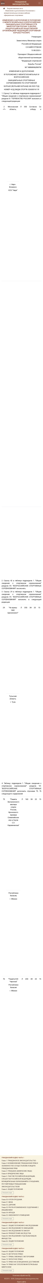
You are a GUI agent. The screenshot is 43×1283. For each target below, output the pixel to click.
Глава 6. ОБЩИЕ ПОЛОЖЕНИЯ (12, 1189)
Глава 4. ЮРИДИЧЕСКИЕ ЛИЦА (13, 1173)
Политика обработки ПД (21, 1275)
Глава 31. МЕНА (7, 1202)
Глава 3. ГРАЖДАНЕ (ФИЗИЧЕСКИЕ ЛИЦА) (17, 1171)
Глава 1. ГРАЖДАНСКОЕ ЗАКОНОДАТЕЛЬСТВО (19, 1160)
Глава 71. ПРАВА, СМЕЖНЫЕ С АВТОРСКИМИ (18, 1256)
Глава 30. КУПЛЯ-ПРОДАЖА (12, 1199)
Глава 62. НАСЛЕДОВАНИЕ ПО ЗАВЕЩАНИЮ (17, 1228)
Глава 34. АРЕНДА (8, 1212)
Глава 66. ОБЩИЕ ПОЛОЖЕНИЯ (13, 1241)
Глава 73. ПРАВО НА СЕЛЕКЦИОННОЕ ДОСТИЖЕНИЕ (20, 1262)
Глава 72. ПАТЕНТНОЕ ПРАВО (12, 1259)
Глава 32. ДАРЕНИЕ (9, 1205)
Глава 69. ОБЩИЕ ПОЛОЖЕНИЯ (13, 1251)
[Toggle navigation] (39, 3)
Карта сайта (21, 1282)
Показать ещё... (8, 1192)
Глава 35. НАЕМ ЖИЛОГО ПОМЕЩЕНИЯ (15, 1215)
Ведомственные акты (15, 8)
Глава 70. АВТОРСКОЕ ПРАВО (12, 1254)
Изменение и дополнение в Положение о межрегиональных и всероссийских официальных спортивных (19, 13)
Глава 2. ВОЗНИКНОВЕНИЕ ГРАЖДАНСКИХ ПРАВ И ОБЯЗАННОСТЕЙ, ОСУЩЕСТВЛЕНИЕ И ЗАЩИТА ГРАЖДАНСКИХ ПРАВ (20, 1165)
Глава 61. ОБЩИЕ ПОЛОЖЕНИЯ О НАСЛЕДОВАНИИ (20, 1225)
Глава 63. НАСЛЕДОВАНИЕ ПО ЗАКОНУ (16, 1231)
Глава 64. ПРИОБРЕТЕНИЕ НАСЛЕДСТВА (16, 1233)
